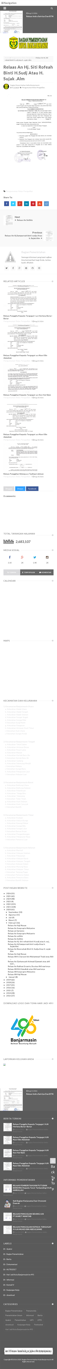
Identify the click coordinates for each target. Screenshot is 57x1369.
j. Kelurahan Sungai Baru (15, 769)
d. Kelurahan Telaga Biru (15, 793)
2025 (8, 896)
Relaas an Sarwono (16, 931)
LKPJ (32, 1320)
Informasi (10, 1280)
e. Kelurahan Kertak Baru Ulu (17, 755)
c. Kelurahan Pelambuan (15, 790)
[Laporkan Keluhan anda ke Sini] (16, 1078)
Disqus (20, 488)
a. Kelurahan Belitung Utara (17, 785)
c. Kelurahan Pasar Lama (15, 750)
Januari (12, 977)
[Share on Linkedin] (26, 204)
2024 (8, 899)
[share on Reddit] (46, 204)
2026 (8, 893)
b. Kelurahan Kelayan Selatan (17, 853)
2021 (8, 907)
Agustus (12, 915)
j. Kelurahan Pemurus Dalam (17, 875)
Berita (9, 1259)
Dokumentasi (12, 1264)
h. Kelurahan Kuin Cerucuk (16, 804)
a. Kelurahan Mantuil (14, 850)
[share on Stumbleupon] (39, 204)
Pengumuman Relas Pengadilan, (33, 87)
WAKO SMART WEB (35, 16)
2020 (8, 909)
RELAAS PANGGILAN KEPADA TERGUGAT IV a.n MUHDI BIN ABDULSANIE (32, 1228)
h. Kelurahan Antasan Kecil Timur (19, 728)
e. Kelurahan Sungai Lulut (16, 828)
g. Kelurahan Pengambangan (17, 834)
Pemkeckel (38, 1325)
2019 (8, 980)
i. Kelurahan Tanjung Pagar (16, 872)
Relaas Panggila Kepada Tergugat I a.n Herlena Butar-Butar (30, 1125)
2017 (8, 985)
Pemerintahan (20, 1320)
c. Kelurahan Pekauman (15, 855)
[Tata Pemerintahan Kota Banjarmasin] (28, 43)
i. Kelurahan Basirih (13, 807)
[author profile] (6, 89)
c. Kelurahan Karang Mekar (16, 823)
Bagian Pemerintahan (15, 1254)
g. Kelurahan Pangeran (15, 725)
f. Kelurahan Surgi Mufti (15, 722)
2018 (8, 982)
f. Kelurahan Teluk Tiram (15, 799)
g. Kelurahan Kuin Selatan (16, 801)
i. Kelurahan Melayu (13, 766)
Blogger (9, 488)
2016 (8, 988)
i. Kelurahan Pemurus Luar (16, 839)
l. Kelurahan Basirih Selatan (16, 880)
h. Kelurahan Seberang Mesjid (18, 763)
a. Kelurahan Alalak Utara (16, 709)
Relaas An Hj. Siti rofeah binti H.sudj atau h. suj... (29, 941)
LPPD (39, 1320)
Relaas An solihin (15, 936)
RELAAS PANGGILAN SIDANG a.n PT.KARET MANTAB (28, 1215)
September (14, 912)
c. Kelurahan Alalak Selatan (16, 714)
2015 (8, 990)
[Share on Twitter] (13, 204)
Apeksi (9, 1249)
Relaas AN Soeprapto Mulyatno (21, 972)
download (11, 1295)
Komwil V (10, 1285)
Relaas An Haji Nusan (17, 954)
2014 (8, 993)
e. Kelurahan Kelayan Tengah (17, 861)
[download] (23, 1051)
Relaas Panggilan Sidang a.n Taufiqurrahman (23, 474)
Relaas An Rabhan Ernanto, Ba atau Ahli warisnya (29, 966)
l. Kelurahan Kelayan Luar (16, 774)
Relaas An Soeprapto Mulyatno (21, 928)
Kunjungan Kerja (13, 1290)
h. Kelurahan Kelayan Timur (17, 869)
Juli (10, 917)
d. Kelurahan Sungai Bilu (15, 826)
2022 (8, 904)
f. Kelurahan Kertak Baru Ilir (17, 758)
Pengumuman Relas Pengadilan (22, 58)
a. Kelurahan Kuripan (14, 818)
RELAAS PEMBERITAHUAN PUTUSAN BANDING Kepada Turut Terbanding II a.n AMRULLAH (32, 1187)
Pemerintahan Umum (13, 1315)
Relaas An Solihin (15, 939)
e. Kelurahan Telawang (15, 796)
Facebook (32, 488)
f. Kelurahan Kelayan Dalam (16, 864)
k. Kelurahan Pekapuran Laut (17, 771)
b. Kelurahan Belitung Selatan (18, 788)
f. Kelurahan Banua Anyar (16, 831)
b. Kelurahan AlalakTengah (16, 712)
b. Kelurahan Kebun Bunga (16, 820)
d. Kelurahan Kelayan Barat (16, 858)
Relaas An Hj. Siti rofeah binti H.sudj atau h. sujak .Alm (28, 72)
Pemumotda (31, 1311)
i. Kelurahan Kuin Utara (15, 731)
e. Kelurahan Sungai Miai (15, 720)
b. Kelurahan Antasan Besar (17, 747)
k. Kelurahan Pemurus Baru (16, 877)
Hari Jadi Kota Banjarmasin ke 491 (20, 1275)
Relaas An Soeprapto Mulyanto (21, 933)
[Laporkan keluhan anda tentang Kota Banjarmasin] (4, 1065)
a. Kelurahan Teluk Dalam (16, 744)
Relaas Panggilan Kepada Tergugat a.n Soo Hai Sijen (27, 395)
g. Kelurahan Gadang (14, 761)
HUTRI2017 (11, 1269)
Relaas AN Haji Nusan (17, 974)
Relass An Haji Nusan (17, 925)
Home (7, 58)
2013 (8, 996)
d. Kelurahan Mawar (13, 752)
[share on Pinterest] (33, 204)
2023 (8, 901)
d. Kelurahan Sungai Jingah (16, 717)
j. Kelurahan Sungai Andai (16, 733)
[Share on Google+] (19, 204)
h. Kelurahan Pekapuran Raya (17, 837)
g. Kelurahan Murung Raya (16, 866)
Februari (12, 923)
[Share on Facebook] (6, 204)
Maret (11, 920)
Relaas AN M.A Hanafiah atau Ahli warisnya (26, 969)
